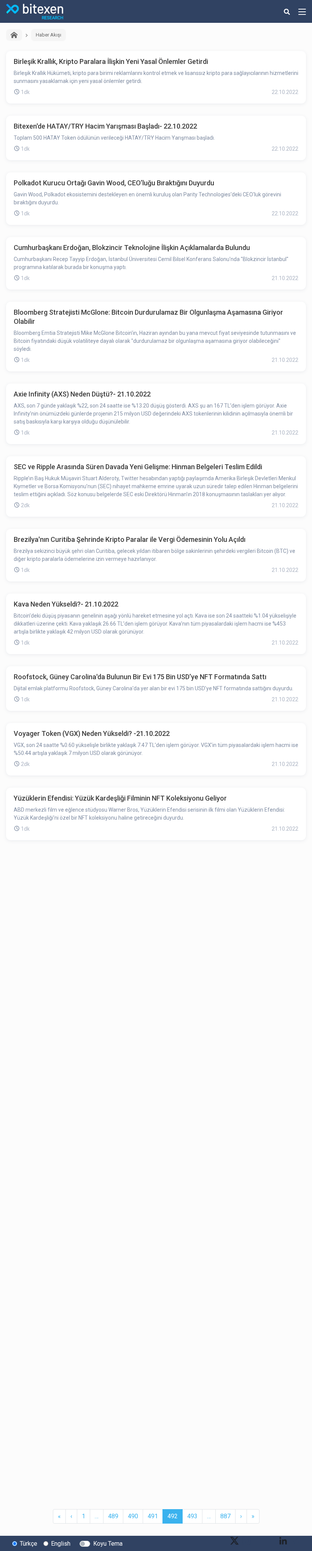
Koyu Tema (108, 1543)
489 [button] (113, 1516)
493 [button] (192, 1516)
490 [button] (133, 1516)
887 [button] (225, 1516)
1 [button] (83, 1516)
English (60, 1543)
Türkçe (28, 1543)
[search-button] (287, 11)
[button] (59, 1516)
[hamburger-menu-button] (302, 11)
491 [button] (153, 1516)
